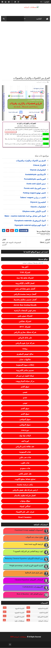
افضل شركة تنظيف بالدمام (25, 495)
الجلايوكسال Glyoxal (38, 170)
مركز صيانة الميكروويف (25, 381)
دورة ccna (25, 430)
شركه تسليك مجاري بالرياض (25, 332)
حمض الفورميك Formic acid (35, 188)
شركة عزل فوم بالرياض (25, 343)
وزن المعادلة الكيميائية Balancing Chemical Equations (24, 558)
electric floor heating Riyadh (25, 305)
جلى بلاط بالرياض (25, 338)
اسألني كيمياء (25, 506)
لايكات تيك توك (25, 436)
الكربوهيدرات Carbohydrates (33, 587)
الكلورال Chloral (39, 165)
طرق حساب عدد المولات (34, 537)
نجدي (25, 398)
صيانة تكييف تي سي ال (25, 376)
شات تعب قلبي (25, 457)
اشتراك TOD (25, 272)
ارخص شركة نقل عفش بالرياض (25, 490)
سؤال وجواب (25, 501)
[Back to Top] (10, 644)
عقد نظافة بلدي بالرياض (25, 446)
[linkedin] (5, 1)
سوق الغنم (25, 387)
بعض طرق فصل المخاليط (34, 573)
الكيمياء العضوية (19, 612)
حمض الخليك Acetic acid (36, 184)
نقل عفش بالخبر (25, 474)
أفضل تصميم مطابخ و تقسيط (25, 300)
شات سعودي (25, 468)
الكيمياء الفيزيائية (43, 617)
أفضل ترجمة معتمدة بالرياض (25, 294)
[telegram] (12, 1)
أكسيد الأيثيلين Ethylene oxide (34, 211)
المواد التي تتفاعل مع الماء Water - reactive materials (25, 216)
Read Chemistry (25, 517)
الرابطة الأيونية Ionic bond (33, 544)
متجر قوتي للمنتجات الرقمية (25, 310)
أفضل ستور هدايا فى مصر (25, 289)
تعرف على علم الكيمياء (25, 512)
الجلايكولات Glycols (38, 207)
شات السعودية (25, 452)
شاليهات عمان (25, 359)
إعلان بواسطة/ (32, 263)
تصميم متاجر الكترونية (25, 370)
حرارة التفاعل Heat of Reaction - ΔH (30, 594)
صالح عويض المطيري (25, 354)
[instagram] (2, 1)
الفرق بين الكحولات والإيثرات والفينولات (31, 161)
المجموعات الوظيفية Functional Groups (29, 530)
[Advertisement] (25, 48)
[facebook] (18, 1)
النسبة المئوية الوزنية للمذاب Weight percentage (26, 565)
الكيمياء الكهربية (19, 617)
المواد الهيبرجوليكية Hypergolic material (30, 225)
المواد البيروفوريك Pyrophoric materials (30, 221)
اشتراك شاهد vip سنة (25, 278)
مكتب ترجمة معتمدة (25, 485)
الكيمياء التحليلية (43, 608)
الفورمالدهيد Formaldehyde (35, 179)
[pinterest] (8, 1)
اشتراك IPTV (25, 327)
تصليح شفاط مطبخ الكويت (25, 479)
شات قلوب (25, 463)
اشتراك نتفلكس (25, 321)
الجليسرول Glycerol (38, 202)
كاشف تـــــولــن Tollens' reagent (33, 197)
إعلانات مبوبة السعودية (25, 365)
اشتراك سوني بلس (25, 316)
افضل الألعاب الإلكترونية (25, 283)
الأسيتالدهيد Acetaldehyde (35, 174)
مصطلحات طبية (19, 621)
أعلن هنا (25, 267)
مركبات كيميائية (41, 82)
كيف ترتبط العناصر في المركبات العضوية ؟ (28, 551)
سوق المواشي (24, 419)
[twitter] (15, 1)
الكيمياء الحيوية (19, 608)
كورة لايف (25, 441)
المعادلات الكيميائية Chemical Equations (29, 580)
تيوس (25, 403)
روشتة (25, 349)
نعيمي (25, 392)
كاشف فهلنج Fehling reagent (34, 193)
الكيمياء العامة (43, 612)
